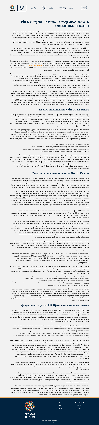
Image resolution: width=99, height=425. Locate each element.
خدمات (70, 8)
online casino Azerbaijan (35, 66)
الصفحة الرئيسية (84, 8)
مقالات (50, 8)
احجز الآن (22, 8)
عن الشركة (33, 8)
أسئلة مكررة (44, 8)
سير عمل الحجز (62, 8)
